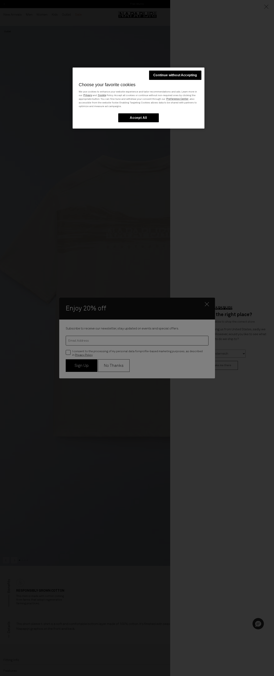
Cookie (102, 95)
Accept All (138, 117)
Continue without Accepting (175, 75)
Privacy (87, 95)
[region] (138, 98)
